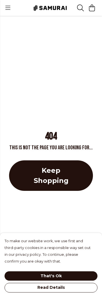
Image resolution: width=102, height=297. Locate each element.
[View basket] (91, 8)
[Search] (80, 8)
